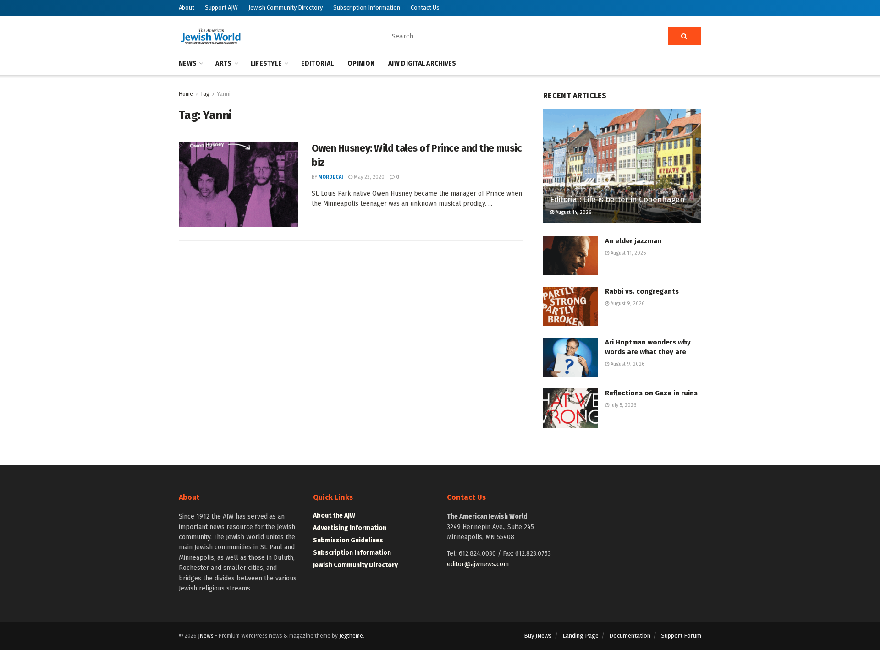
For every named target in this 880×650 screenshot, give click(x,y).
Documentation (629, 635)
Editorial (317, 63)
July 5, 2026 (622, 405)
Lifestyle (266, 63)
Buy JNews (538, 635)
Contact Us (425, 7)
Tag (204, 94)
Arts (223, 63)
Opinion (360, 63)
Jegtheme (351, 636)
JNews (206, 636)
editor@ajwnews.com (478, 564)
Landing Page (580, 635)
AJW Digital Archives (422, 63)
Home (186, 94)
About (186, 7)
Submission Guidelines (348, 540)
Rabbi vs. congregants (642, 291)
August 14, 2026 (572, 212)
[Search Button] (684, 36)
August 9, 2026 (626, 303)
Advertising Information (349, 528)
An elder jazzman (633, 241)
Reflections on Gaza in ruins (651, 393)
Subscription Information (366, 7)
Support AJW (221, 7)
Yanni (224, 94)
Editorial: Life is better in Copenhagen (617, 199)
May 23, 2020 (368, 177)
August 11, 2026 (627, 253)
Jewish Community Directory (285, 7)
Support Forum (681, 635)
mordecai (331, 177)
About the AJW (334, 515)
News (188, 63)
